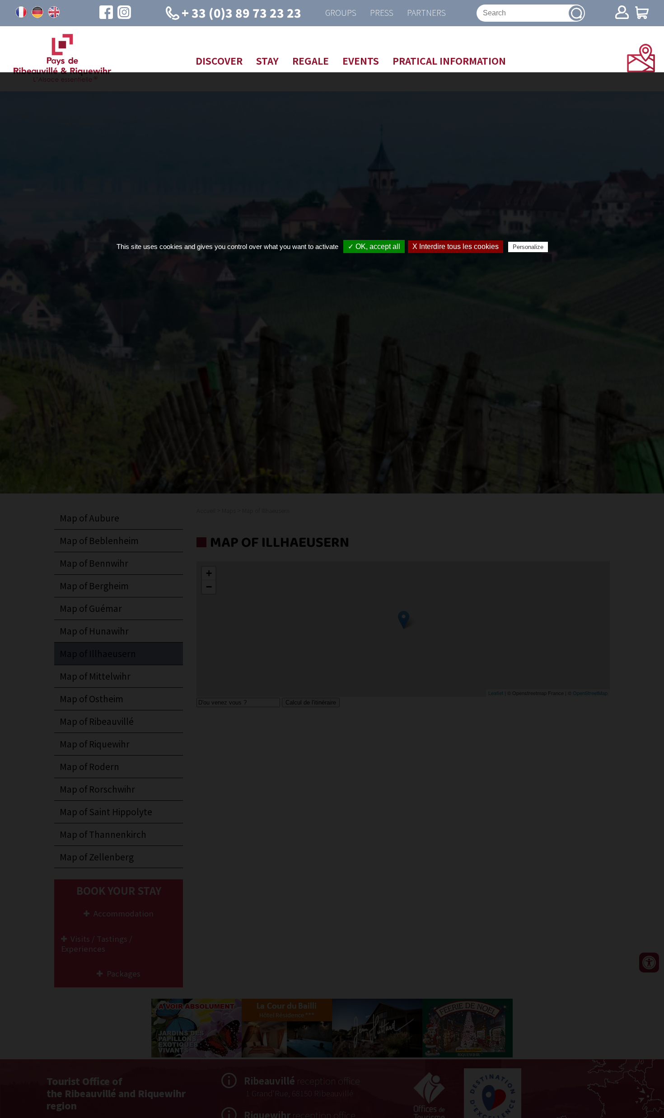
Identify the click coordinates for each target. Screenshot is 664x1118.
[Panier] (642, 13)
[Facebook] (106, 13)
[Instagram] (124, 13)
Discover (219, 60)
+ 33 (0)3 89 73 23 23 (241, 12)
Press (381, 13)
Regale (310, 60)
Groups (340, 13)
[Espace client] (622, 13)
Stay (267, 60)
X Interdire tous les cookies (455, 246)
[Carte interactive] (641, 69)
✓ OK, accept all (374, 246)
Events (360, 60)
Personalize (528, 247)
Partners (426, 13)
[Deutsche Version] (37, 12)
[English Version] (54, 12)
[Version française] (21, 12)
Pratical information (449, 60)
